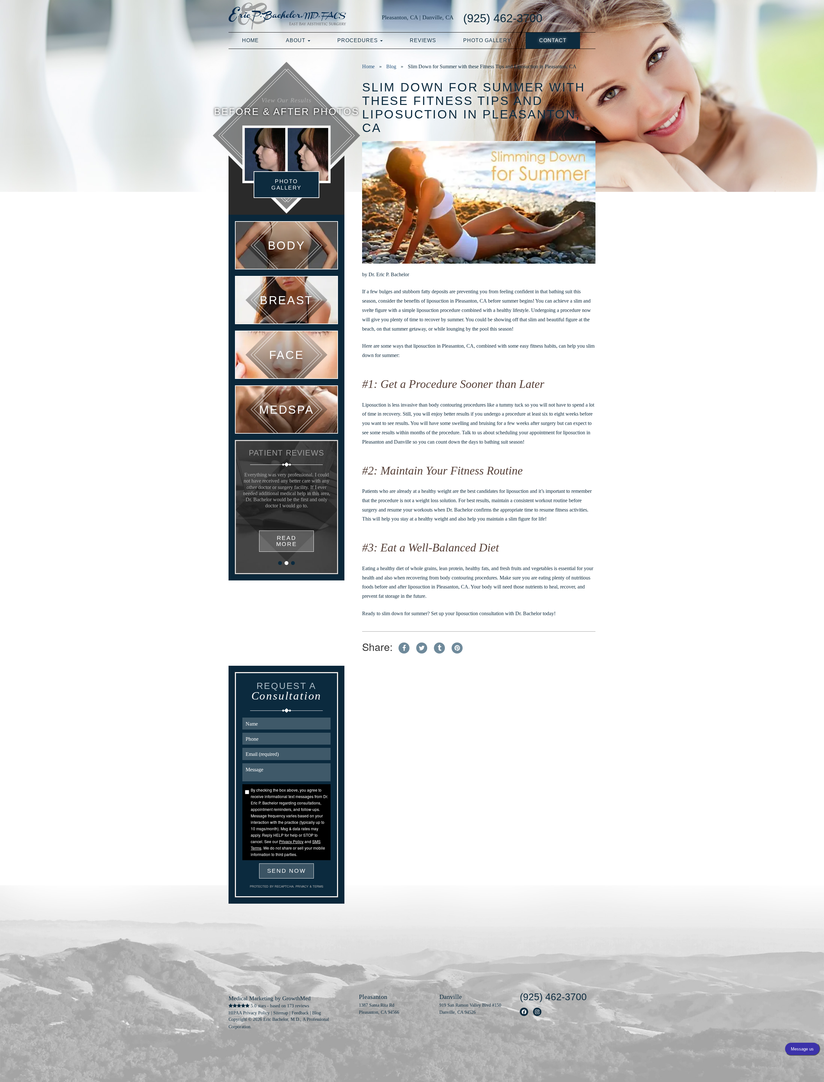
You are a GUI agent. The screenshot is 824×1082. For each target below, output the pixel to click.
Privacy (302, 886)
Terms (317, 886)
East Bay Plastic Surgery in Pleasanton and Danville (287, 16)
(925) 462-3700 (502, 18)
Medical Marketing (251, 998)
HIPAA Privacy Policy (249, 1013)
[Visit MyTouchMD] (573, 17)
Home (250, 40)
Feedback (300, 1013)
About (296, 40)
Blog (391, 66)
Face (286, 355)
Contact (552, 40)
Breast (286, 300)
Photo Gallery (487, 40)
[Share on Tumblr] (439, 646)
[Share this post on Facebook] (404, 646)
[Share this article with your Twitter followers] (421, 646)
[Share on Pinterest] (457, 646)
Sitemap (280, 1013)
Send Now (286, 871)
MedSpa (286, 409)
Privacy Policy (291, 841)
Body (286, 245)
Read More (286, 541)
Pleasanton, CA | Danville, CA (418, 17)
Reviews (423, 40)
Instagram (537, 1012)
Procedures (358, 40)
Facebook (524, 1012)
